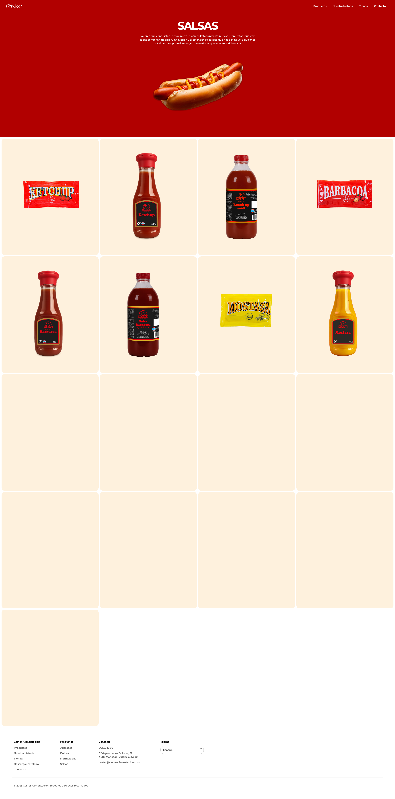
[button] (182, 750)
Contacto (380, 6)
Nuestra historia (343, 6)
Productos (319, 6)
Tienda (363, 6)
